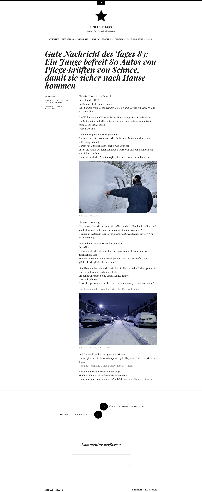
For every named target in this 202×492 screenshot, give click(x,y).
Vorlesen (119, 39)
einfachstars (101, 27)
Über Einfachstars (134, 39)
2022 (47, 100)
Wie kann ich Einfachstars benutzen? (94, 39)
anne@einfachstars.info (141, 379)
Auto (52, 100)
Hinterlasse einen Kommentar (54, 107)
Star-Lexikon (68, 39)
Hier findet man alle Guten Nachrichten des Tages (105, 365)
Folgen (149, 39)
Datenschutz (151, 490)
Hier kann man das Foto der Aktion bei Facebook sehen (109, 289)
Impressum (137, 490)
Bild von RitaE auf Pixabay (93, 216)
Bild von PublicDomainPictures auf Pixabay (98, 348)
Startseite (54, 39)
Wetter (58, 102)
